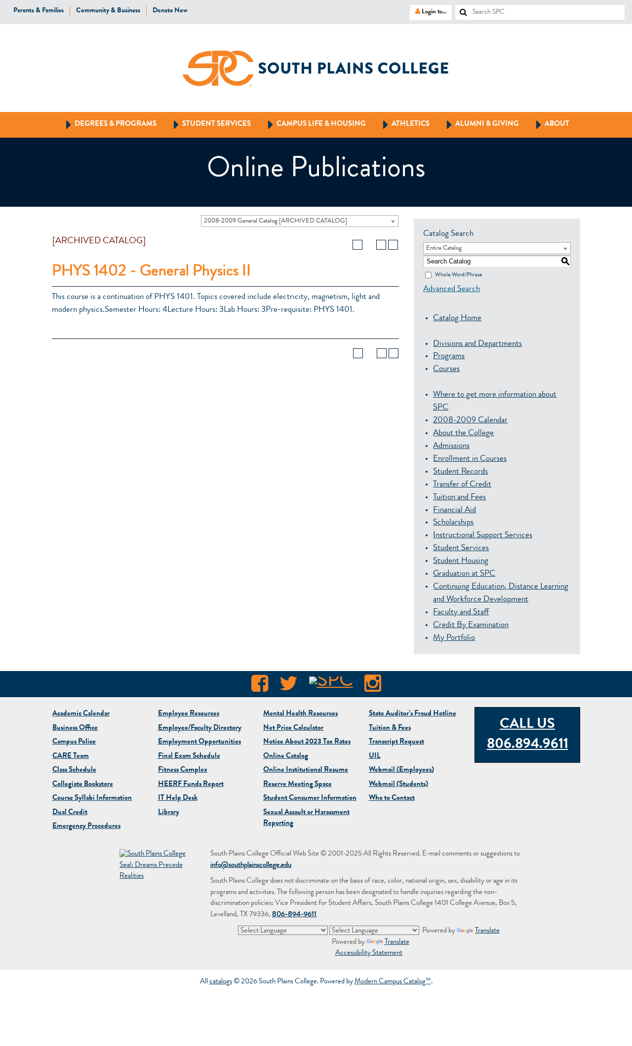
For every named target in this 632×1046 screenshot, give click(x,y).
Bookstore (82, 784)
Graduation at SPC (464, 574)
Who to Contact (392, 798)
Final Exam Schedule (189, 756)
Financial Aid (454, 510)
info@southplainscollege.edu (250, 865)
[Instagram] (372, 686)
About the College (463, 433)
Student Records (460, 472)
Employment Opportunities (199, 742)
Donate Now (170, 10)
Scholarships (453, 523)
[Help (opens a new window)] (393, 245)
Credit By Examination (471, 625)
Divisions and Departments (477, 344)
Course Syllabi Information (92, 798)
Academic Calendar (81, 714)
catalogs (220, 982)
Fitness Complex (182, 770)
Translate (487, 931)
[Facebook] (259, 686)
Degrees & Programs (107, 124)
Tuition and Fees (459, 497)
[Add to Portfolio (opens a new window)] (357, 245)
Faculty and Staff (461, 612)
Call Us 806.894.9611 (527, 735)
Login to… (428, 11)
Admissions (451, 446)
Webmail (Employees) (401, 770)
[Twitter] (288, 686)
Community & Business (108, 10)
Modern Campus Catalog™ (393, 982)
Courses (446, 369)
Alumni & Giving (478, 124)
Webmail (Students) (398, 784)
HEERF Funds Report (191, 784)
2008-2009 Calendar (470, 420)
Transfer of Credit (462, 485)
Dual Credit (69, 813)
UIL (375, 756)
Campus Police (74, 742)
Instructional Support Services (482, 535)
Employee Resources (188, 714)
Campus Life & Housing (312, 124)
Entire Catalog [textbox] (444, 248)
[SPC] (331, 686)
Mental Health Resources (300, 714)
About (548, 124)
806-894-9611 (294, 915)
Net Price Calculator (293, 728)
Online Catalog (285, 756)
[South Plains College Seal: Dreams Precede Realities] (154, 866)
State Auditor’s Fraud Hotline (412, 714)
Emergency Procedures (86, 826)
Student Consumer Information (309, 798)
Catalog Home (457, 318)
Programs (449, 356)
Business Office (75, 728)
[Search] (459, 9)
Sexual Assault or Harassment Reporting (306, 818)
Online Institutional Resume (305, 770)
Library (168, 813)
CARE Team (70, 756)
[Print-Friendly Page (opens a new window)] (381, 245)
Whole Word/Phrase (458, 275)
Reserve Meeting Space (297, 784)
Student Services (207, 124)
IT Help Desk (178, 798)
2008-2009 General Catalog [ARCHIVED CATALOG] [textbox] (275, 221)
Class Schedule (74, 770)
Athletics (402, 124)
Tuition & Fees (390, 728)
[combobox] (299, 221)
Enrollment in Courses (470, 459)
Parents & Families (38, 10)
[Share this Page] (369, 245)
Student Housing (460, 561)
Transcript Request (396, 742)
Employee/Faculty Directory (199, 728)
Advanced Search (451, 289)
